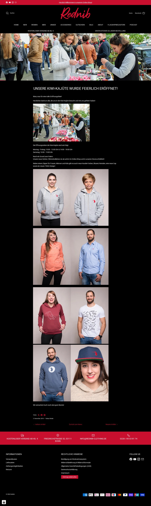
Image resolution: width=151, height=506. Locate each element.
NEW (25, 25)
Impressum (65, 473)
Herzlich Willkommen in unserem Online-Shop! (75, 2)
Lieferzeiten (10, 462)
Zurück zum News (75, 424)
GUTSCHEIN (80, 25)
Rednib (12, 494)
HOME (16, 25)
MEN (44, 25)
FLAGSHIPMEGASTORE (116, 25)
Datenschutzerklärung (69, 469)
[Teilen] (41, 415)
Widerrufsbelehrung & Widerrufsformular (76, 462)
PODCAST (133, 25)
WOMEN (34, 25)
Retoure (9, 469)
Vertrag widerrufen (70, 477)
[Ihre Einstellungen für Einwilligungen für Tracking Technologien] (4, 502)
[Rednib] (75, 13)
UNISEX (53, 25)
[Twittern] (39, 415)
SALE (91, 25)
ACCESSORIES (66, 25)
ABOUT (100, 25)
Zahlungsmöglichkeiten (14, 466)
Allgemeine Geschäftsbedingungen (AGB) (76, 466)
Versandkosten (11, 459)
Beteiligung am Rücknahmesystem (73, 459)
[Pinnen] (44, 415)
